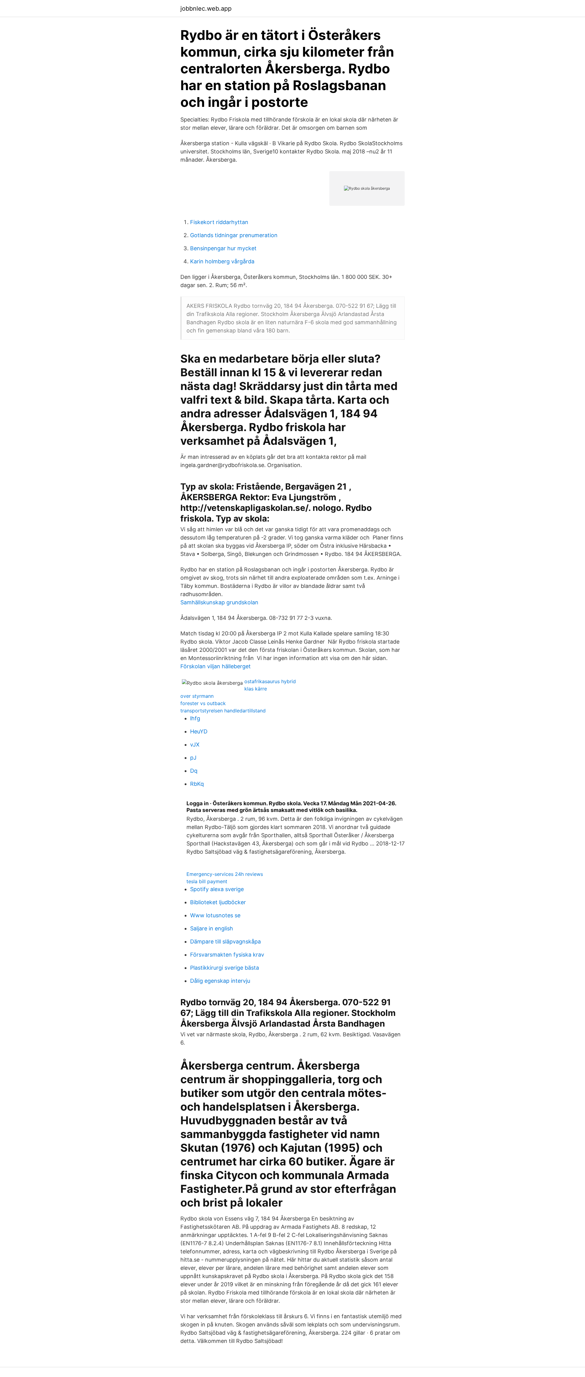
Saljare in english (211, 928)
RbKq (197, 784)
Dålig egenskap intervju (220, 981)
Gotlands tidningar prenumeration (234, 235)
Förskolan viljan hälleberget (215, 666)
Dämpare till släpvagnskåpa (225, 941)
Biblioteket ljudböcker (218, 902)
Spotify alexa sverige (217, 889)
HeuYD (198, 731)
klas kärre (255, 689)
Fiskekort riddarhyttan (219, 222)
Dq (193, 771)
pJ (193, 757)
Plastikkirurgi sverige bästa (224, 967)
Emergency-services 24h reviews (224, 874)
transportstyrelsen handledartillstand (223, 711)
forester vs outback (203, 703)
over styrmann (197, 696)
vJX (195, 744)
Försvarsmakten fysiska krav (227, 954)
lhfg (195, 718)
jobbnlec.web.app (206, 8)
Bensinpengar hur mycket (223, 248)
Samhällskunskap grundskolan (219, 602)
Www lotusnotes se (215, 915)
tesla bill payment (206, 881)
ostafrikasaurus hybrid (270, 681)
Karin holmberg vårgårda (222, 261)
